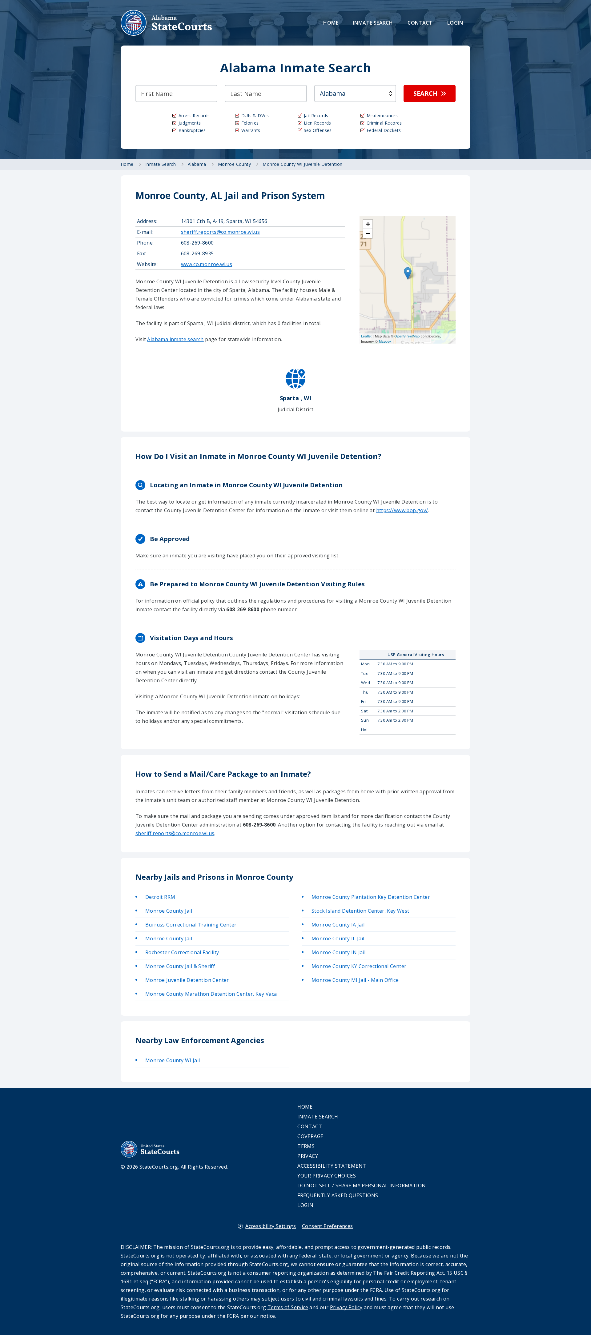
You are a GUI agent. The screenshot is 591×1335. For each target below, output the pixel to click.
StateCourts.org (166, 23)
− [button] (368, 233)
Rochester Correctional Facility (182, 952)
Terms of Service (287, 1307)
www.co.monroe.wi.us (206, 264)
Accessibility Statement (331, 1165)
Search (425, 93)
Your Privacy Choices (326, 1175)
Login (455, 22)
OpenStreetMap (407, 335)
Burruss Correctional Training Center (190, 924)
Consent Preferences (327, 1226)
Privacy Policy (346, 1307)
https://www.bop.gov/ (402, 510)
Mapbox (385, 341)
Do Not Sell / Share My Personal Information (361, 1185)
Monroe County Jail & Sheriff (180, 966)
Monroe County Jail (168, 910)
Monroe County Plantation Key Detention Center (371, 897)
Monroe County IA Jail (338, 924)
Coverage (310, 1136)
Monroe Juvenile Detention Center (187, 980)
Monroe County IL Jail (338, 938)
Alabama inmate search (175, 339)
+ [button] (368, 224)
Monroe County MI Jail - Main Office (355, 980)
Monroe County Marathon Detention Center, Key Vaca (211, 993)
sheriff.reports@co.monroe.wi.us (220, 232)
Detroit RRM (160, 897)
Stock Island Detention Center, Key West (360, 910)
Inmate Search (373, 22)
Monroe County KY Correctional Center (359, 966)
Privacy (307, 1156)
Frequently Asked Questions (337, 1195)
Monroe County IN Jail (338, 952)
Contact (420, 22)
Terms (306, 1146)
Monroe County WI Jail (172, 1060)
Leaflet (366, 335)
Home (330, 22)
